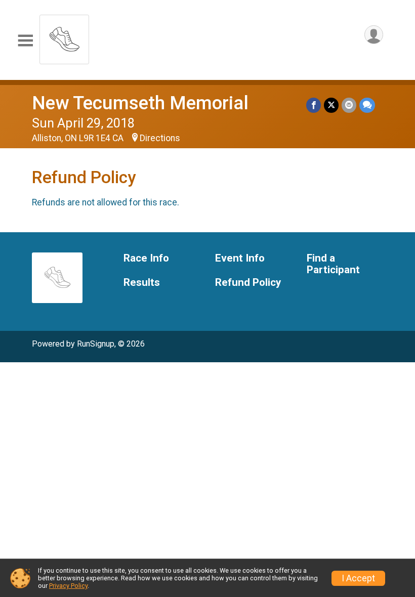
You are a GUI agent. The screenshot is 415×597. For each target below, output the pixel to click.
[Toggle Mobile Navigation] (25, 40)
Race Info (146, 258)
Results (141, 282)
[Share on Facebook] (313, 105)
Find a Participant (333, 264)
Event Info (240, 258)
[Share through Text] (367, 105)
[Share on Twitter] (331, 105)
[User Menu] (373, 34)
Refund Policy (248, 282)
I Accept (358, 578)
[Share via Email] (349, 105)
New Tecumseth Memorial (140, 103)
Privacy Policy (68, 585)
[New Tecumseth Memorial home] (64, 36)
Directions (160, 138)
